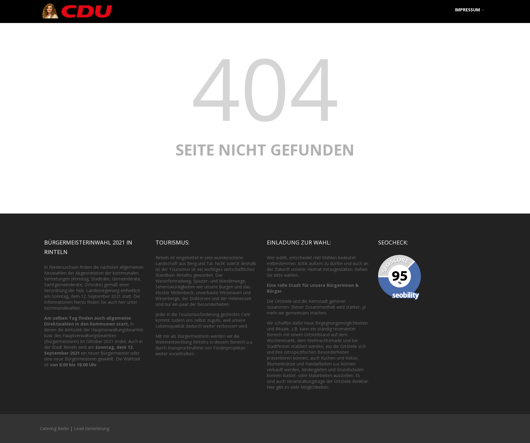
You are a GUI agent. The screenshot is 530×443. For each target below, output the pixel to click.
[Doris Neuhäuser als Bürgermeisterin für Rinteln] (76, 19)
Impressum (467, 10)
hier (122, 302)
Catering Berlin (54, 428)
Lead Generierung (91, 428)
